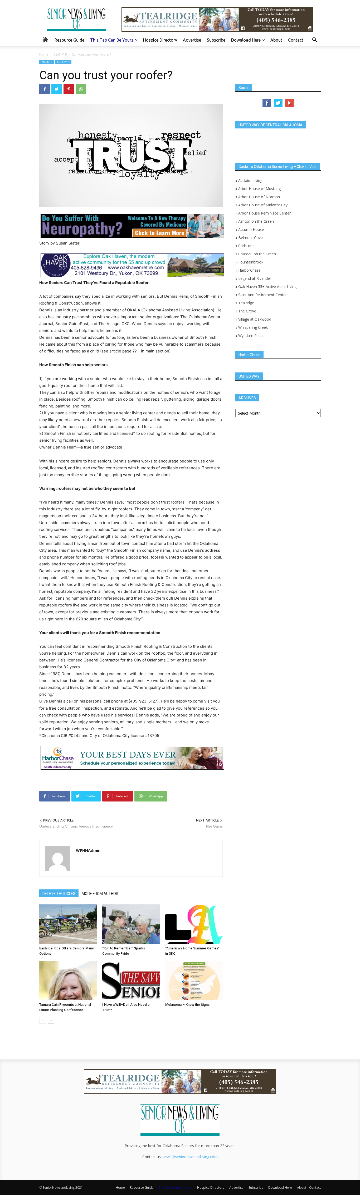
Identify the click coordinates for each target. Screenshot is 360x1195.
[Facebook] (44, 89)
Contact (295, 40)
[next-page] (51, 1020)
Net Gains (214, 826)
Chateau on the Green (257, 253)
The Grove (247, 310)
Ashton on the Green (256, 221)
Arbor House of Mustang (259, 188)
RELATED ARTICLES (58, 894)
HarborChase (249, 270)
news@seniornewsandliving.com (190, 1156)
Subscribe (216, 40)
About (276, 40)
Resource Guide (69, 40)
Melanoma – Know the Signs (187, 1005)
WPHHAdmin (88, 850)
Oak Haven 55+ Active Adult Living (266, 286)
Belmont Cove (250, 237)
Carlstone (246, 245)
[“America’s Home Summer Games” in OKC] (194, 924)
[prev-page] (42, 1020)
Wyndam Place (251, 335)
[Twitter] (56, 89)
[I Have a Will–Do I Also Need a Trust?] (131, 980)
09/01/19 (60, 54)
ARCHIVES (63, 62)
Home (43, 54)
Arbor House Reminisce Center (264, 213)
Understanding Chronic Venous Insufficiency (76, 826)
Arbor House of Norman (259, 196)
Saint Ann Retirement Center (262, 294)
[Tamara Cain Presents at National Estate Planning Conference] (68, 980)
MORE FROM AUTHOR (100, 894)
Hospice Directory (160, 40)
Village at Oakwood (254, 319)
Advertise (192, 40)
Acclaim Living (250, 180)
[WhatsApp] (81, 89)
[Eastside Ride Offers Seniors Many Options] (68, 924)
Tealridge (246, 302)
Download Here (246, 40)
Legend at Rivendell (254, 278)
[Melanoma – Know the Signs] (194, 980)
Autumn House (251, 229)
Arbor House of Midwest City (263, 204)
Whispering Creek (253, 327)
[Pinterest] (69, 89)
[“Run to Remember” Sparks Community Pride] (131, 924)
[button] (314, 40)
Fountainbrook (250, 262)
